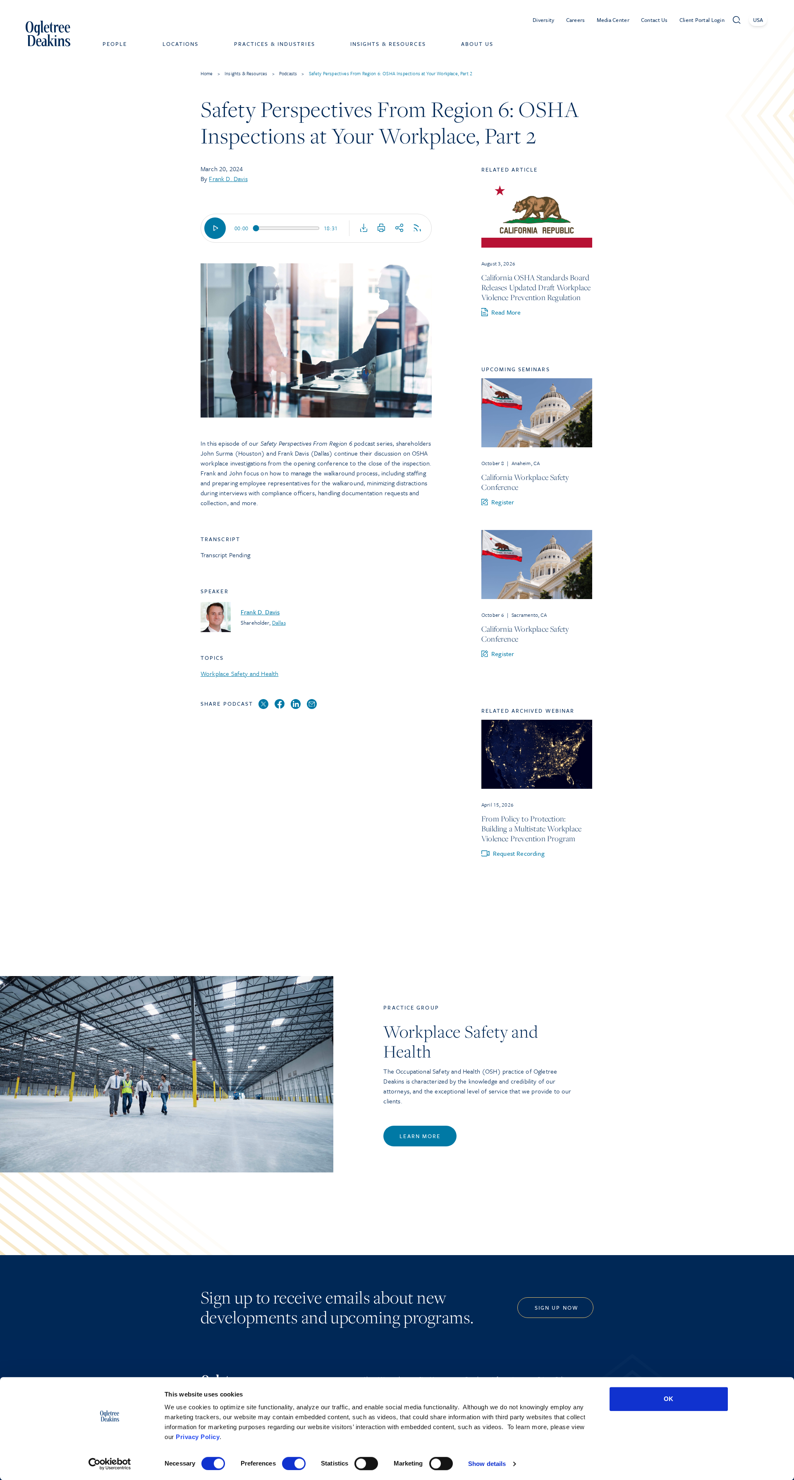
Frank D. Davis (228, 178)
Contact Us (654, 20)
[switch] (294, 1463)
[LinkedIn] (296, 704)
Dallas (279, 622)
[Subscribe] (417, 228)
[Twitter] (263, 704)
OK (668, 1398)
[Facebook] (280, 704)
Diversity (544, 20)
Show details (487, 1463)
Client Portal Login (702, 20)
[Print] (381, 228)
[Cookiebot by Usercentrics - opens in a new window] (110, 1464)
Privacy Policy (198, 1436)
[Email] (312, 704)
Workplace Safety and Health (239, 673)
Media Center (613, 20)
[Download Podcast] (364, 228)
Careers (575, 20)
